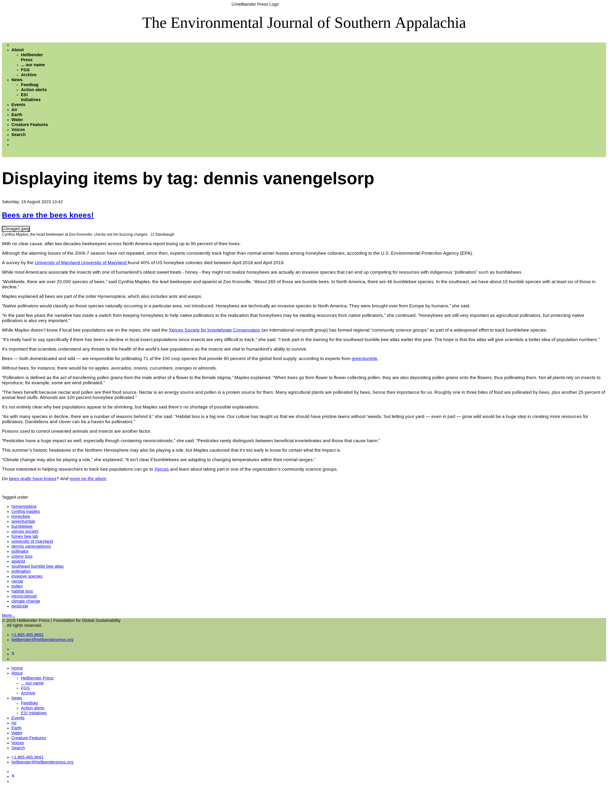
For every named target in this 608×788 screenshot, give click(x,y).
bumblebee (22, 526)
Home (17, 668)
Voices (18, 129)
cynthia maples (25, 511)
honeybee (20, 516)
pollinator (20, 551)
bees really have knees (33, 478)
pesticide (19, 606)
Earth (16, 114)
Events (18, 104)
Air (14, 109)
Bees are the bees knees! (48, 215)
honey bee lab (24, 536)
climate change (25, 601)
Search (18, 134)
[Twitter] (13, 654)
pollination (21, 571)
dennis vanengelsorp (31, 546)
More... (8, 615)
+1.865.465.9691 (27, 634)
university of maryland (32, 541)
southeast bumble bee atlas (37, 566)
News (17, 79)
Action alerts (34, 89)
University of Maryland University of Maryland (81, 262)
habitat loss (22, 591)
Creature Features (29, 124)
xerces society (24, 531)
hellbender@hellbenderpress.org (42, 639)
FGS (25, 69)
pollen (17, 586)
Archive (29, 74)
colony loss (22, 556)
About (17, 49)
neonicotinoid (24, 596)
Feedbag (29, 84)
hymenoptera (23, 506)
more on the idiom (88, 478)
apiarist (18, 561)
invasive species (27, 576)
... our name (33, 64)
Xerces (161, 469)
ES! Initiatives (31, 97)
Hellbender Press (32, 57)
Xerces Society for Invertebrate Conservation (214, 330)
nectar (17, 581)
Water (17, 119)
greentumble (364, 358)
